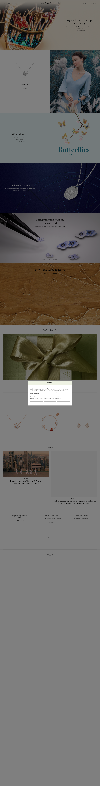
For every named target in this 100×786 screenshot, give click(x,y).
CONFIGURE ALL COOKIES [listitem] (63, 402)
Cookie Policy (36, 393)
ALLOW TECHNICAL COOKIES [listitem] (50, 402)
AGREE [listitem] (36, 402)
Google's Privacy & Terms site (35, 389)
